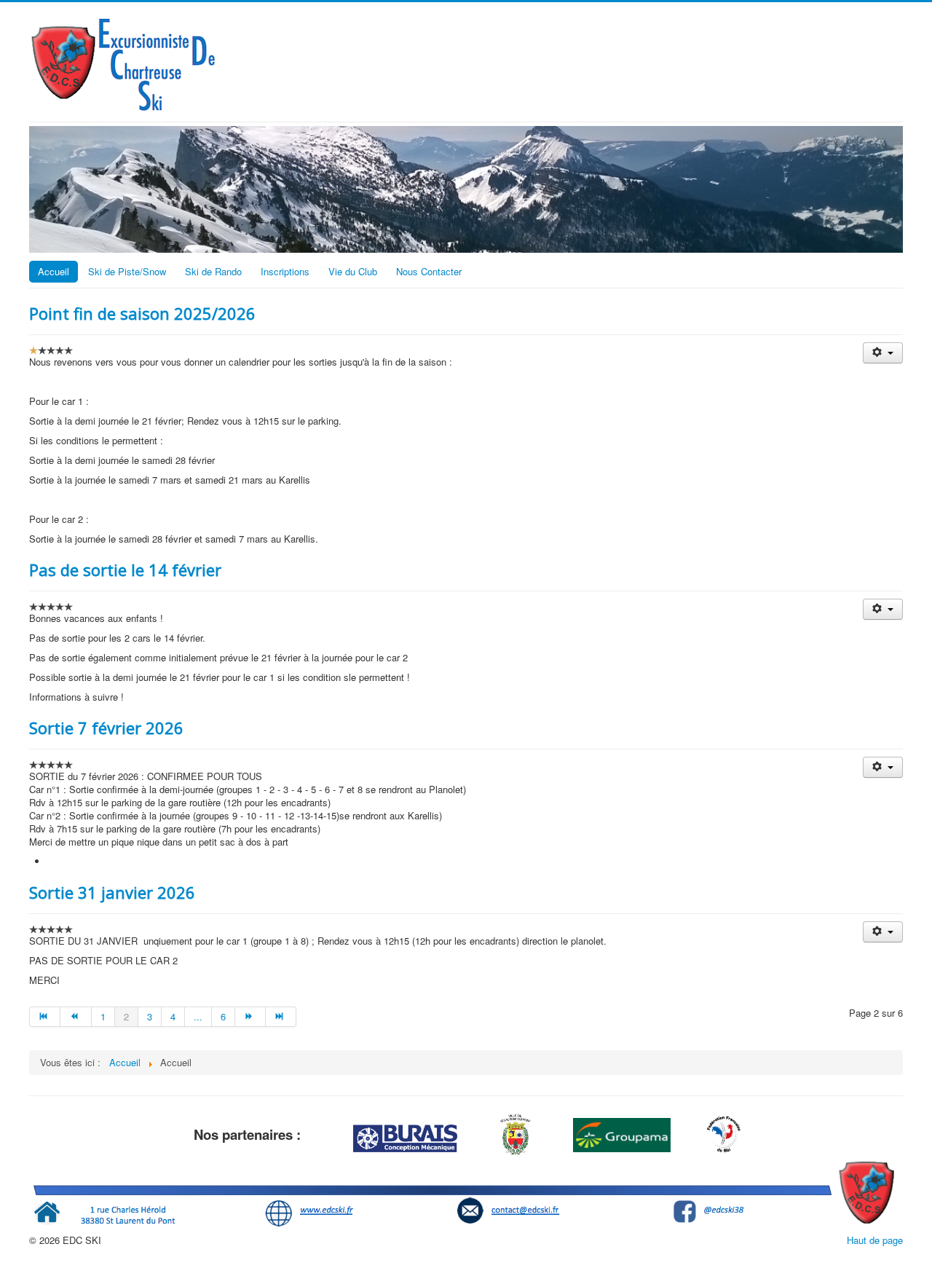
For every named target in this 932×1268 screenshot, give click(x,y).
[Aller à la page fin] (281, 1017)
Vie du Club (352, 271)
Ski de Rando (213, 271)
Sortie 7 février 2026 (106, 728)
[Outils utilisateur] (883, 352)
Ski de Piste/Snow (127, 271)
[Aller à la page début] (44, 1017)
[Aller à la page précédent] (75, 1017)
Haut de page (875, 1240)
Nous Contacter (429, 271)
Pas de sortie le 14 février (125, 569)
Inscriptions (285, 271)
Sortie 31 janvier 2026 (112, 892)
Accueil (53, 271)
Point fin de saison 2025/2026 (142, 313)
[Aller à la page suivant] (250, 1017)
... (198, 1016)
